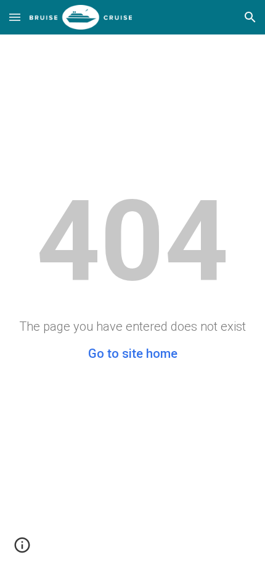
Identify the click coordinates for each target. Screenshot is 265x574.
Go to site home (132, 353)
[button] (15, 17)
